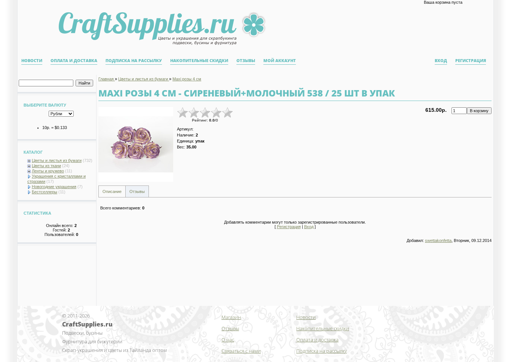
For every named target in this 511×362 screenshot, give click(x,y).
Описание (112, 191)
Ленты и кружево (48, 171)
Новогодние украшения (54, 186)
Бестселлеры (44, 192)
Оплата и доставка (74, 60)
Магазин (231, 317)
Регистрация (470, 60)
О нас (227, 339)
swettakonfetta (438, 240)
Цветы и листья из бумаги (57, 160)
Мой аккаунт (279, 60)
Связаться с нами (241, 350)
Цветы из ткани (46, 165)
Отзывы (245, 60)
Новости (31, 60)
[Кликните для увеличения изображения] (135, 144)
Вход (441, 60)
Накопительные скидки (199, 60)
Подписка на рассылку (133, 60)
